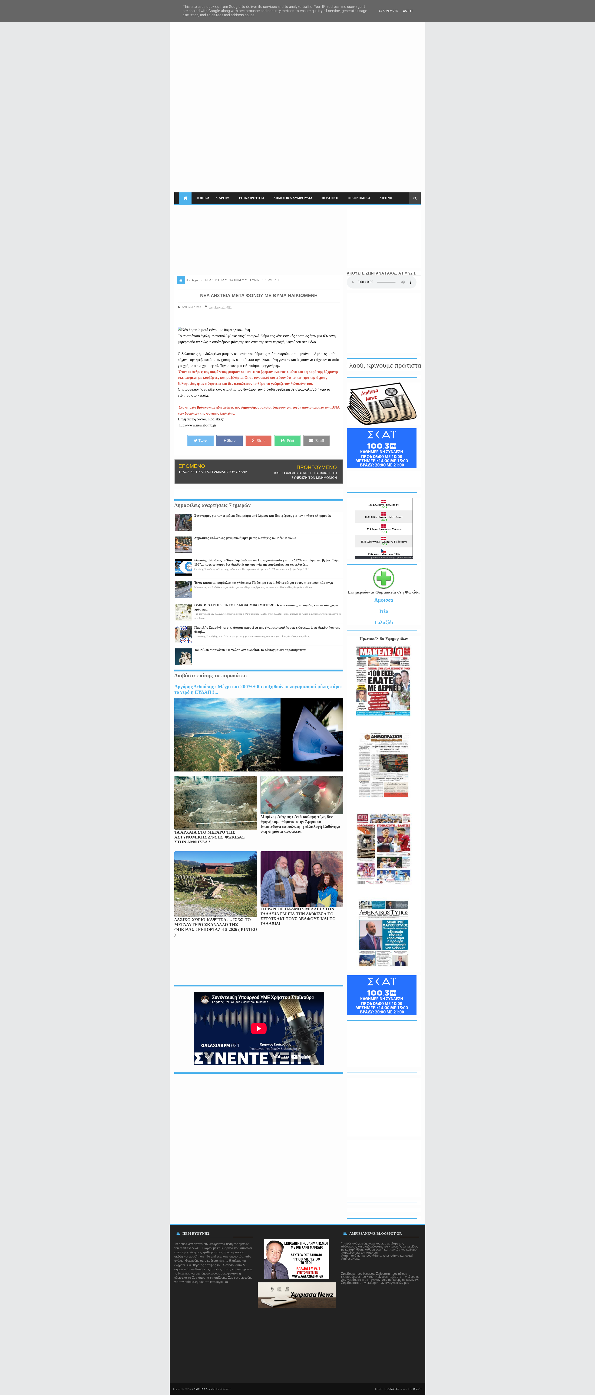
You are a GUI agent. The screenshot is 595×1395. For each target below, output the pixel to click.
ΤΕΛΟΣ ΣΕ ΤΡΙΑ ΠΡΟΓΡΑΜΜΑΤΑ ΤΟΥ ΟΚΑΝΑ (212, 472)
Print (290, 441)
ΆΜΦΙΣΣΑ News (203, 1389)
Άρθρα (224, 198)
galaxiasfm (393, 1389)
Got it (408, 11)
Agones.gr (390, 557)
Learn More (388, 11)
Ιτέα (383, 611)
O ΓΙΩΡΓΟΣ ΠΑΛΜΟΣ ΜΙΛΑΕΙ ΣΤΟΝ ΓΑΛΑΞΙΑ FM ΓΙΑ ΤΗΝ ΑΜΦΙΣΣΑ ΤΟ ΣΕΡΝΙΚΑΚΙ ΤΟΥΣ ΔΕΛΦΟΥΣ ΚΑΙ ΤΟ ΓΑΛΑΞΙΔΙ (298, 916)
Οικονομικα (359, 198)
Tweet (203, 441)
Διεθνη (386, 198)
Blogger (417, 1389)
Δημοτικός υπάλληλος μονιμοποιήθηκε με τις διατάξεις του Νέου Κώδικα (245, 538)
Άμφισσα (383, 600)
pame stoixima (405, 557)
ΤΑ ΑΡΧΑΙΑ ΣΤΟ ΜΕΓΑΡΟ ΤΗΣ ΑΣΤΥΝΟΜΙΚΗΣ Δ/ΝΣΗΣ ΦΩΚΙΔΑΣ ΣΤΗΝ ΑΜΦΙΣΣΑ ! (209, 837)
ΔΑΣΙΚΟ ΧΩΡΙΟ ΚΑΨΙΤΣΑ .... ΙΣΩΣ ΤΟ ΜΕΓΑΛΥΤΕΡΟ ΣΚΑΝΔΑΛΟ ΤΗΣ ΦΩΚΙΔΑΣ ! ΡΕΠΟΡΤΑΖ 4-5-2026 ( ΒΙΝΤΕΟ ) (215, 927)
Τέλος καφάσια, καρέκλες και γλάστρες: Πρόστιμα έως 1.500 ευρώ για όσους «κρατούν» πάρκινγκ (263, 582)
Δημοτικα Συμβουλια (293, 198)
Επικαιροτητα (251, 198)
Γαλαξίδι (383, 622)
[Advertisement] (336, 95)
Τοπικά (202, 198)
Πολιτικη (330, 198)
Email (319, 441)
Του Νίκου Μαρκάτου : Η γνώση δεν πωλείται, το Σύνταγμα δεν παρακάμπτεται (250, 650)
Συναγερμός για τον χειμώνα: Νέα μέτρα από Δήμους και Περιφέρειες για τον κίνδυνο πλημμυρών (262, 515)
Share (231, 441)
